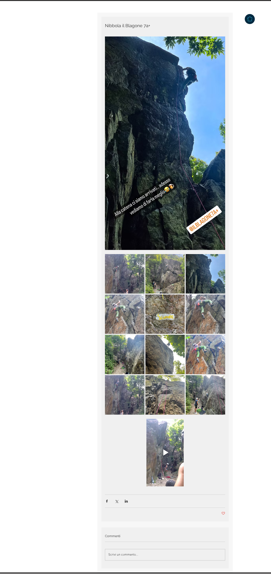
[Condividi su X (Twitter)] (116, 501)
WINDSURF (45, 83)
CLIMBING (44, 38)
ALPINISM (44, 47)
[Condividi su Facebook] (107, 501)
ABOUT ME (45, 93)
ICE (39, 56)
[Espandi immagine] (124, 274)
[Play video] (165, 452)
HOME (41, 29)
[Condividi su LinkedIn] (126, 501)
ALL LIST (44, 74)
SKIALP (42, 65)
